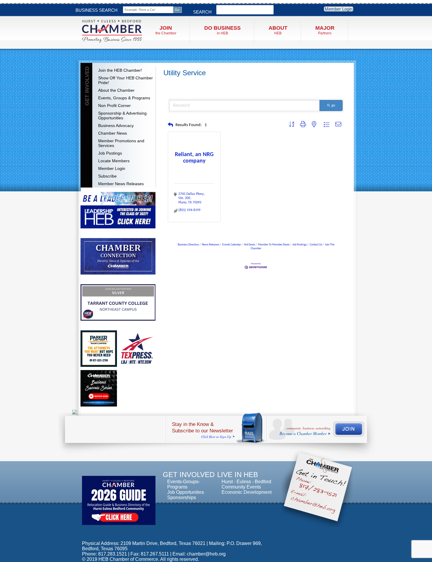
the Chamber (165, 30)
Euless (244, 481)
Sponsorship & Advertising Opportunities (122, 115)
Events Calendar (231, 244)
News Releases (210, 244)
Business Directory (188, 244)
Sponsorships (181, 497)
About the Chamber (116, 90)
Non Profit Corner (114, 105)
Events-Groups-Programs (183, 484)
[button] (170, 125)
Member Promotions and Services (121, 143)
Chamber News (112, 133)
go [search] (333, 105)
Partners (324, 30)
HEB (278, 30)
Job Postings (110, 153)
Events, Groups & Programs (124, 98)
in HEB (222, 30)
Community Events (241, 486)
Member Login (338, 8)
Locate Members (114, 160)
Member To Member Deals (273, 244)
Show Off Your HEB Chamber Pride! (125, 80)
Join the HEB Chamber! (120, 70)
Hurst (227, 481)
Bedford (263, 481)
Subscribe (107, 176)
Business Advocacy (116, 125)
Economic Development (247, 492)
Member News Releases (121, 183)
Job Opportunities (185, 492)
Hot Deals (249, 244)
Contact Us (316, 244)
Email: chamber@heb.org (199, 553)
